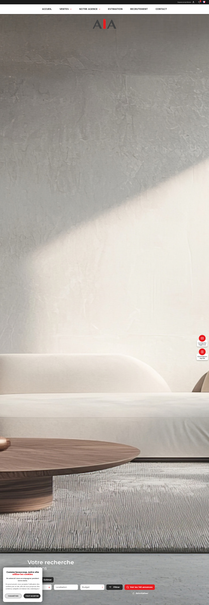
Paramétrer (13, 596)
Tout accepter (32, 596)
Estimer (48, 580)
